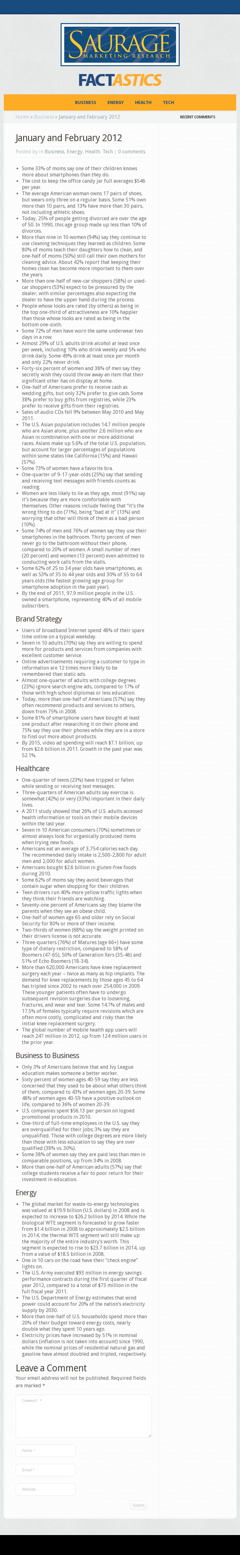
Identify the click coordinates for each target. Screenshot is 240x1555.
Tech (168, 102)
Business (85, 102)
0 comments (131, 152)
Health (143, 102)
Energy (116, 102)
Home (22, 117)
